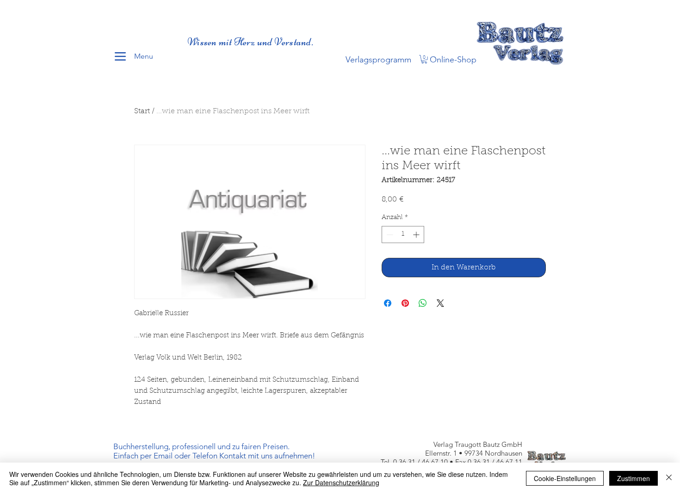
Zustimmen (633, 478)
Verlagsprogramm (378, 60)
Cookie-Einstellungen (565, 478)
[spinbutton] (403, 234)
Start (142, 111)
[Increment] (417, 234)
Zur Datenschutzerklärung (341, 482)
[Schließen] (668, 478)
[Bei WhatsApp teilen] (422, 303)
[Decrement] (389, 234)
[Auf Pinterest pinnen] (405, 303)
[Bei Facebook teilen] (387, 303)
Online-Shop (453, 60)
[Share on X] (440, 303)
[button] (424, 59)
